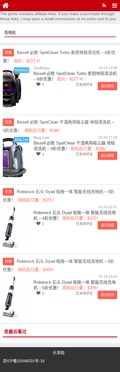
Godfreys (41, 68)
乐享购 (58, 352)
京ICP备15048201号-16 (24, 361)
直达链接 (107, 86)
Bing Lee (41, 137)
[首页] (5, 5)
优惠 (8, 53)
